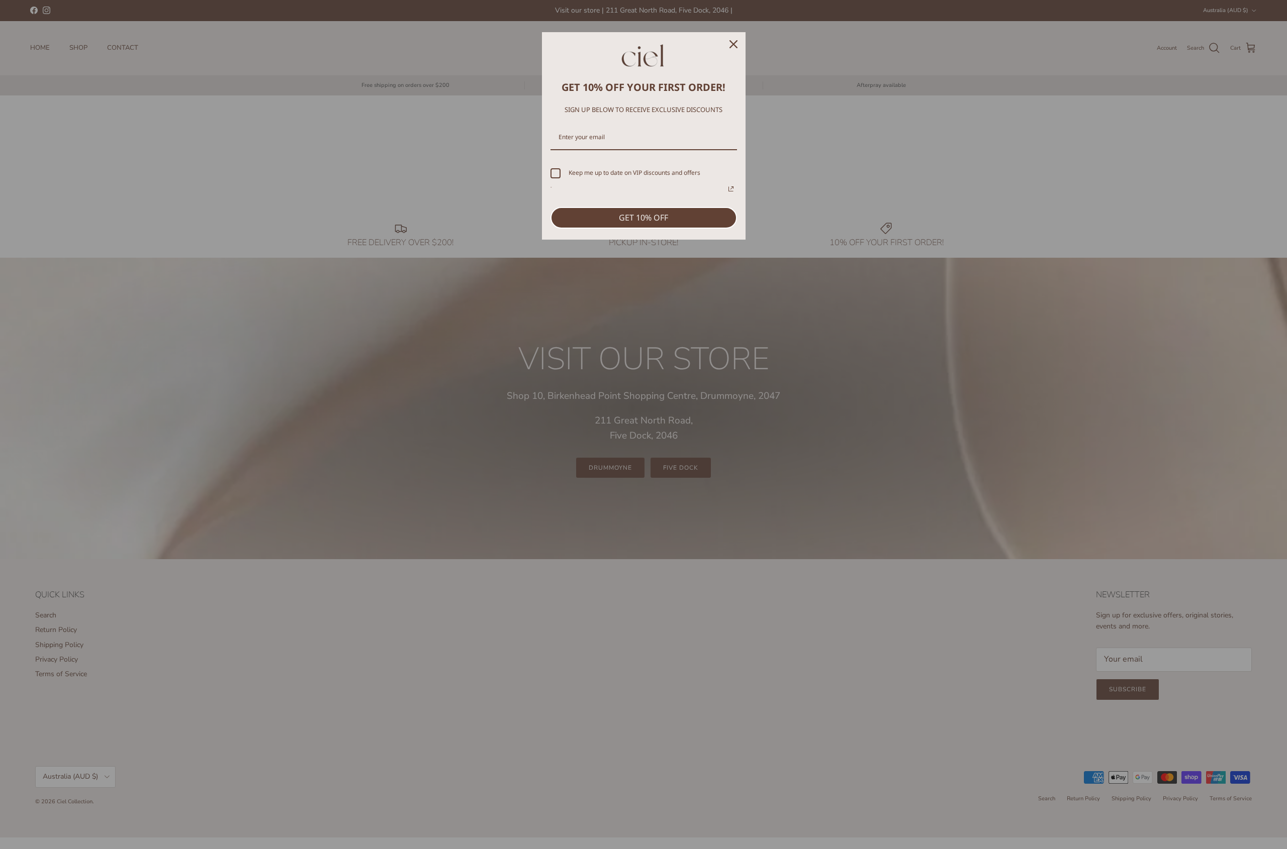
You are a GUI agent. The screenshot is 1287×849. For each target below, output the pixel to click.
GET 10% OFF (643, 217)
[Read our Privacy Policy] (731, 189)
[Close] (733, 44)
